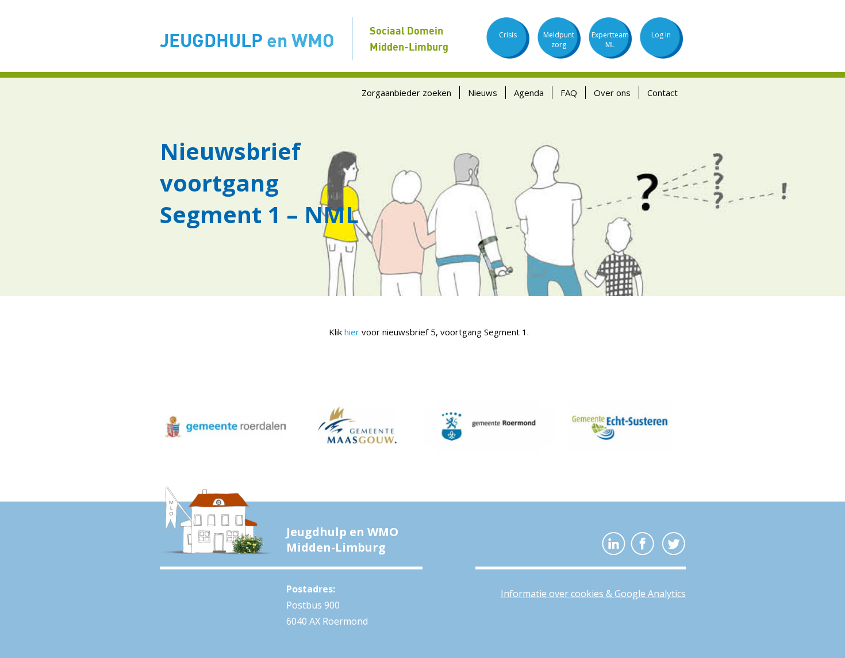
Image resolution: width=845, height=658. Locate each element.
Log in (661, 35)
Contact (662, 92)
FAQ (568, 92)
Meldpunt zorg (558, 39)
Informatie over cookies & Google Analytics (593, 593)
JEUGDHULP (247, 40)
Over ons (612, 92)
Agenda (529, 92)
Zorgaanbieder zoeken (406, 92)
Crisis (508, 35)
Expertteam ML (610, 39)
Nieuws (482, 92)
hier (351, 332)
